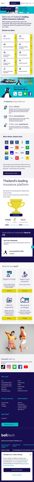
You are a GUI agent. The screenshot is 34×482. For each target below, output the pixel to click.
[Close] (30, 455)
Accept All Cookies (17, 470)
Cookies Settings (17, 475)
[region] (17, 466)
